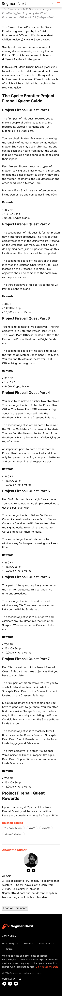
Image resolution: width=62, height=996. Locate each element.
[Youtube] (16, 984)
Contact (9, 949)
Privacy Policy (8, 943)
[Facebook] (11, 984)
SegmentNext (14, 3)
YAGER (32, 828)
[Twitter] (28, 871)
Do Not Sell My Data (47, 966)
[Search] (52, 3)
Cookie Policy (27, 943)
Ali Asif (6, 875)
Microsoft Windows (13, 834)
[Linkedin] (33, 871)
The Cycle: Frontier (13, 828)
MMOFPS (46, 828)
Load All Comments (15, 908)
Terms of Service (46, 943)
